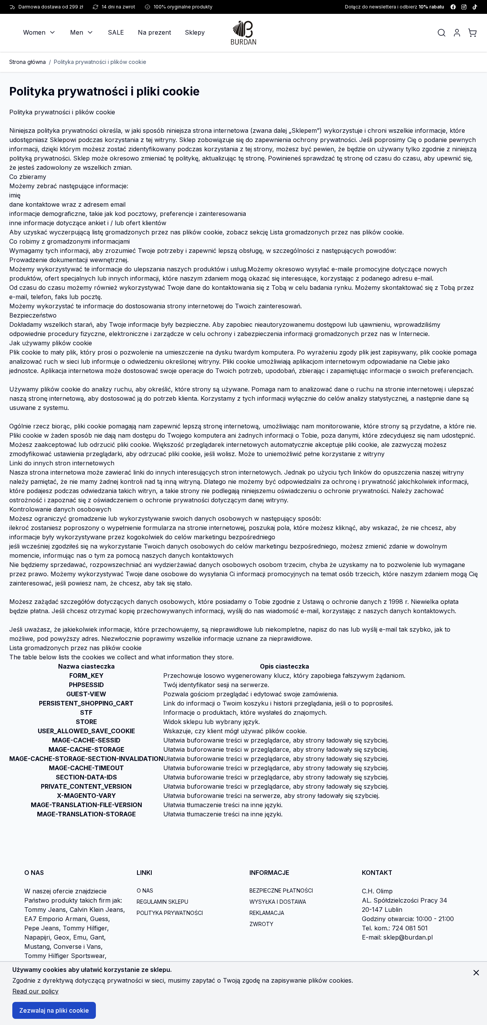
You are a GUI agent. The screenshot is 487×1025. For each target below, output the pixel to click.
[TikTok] (475, 7)
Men (76, 32)
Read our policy (35, 991)
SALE (116, 32)
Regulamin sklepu (162, 901)
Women (34, 32)
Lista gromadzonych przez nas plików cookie (336, 232)
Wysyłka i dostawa (277, 901)
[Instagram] (464, 7)
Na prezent (154, 32)
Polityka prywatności (170, 913)
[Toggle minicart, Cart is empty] (472, 33)
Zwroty (261, 924)
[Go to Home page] (243, 32)
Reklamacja (266, 913)
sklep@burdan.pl (408, 937)
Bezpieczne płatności (281, 890)
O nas (145, 890)
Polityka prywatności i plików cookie (100, 62)
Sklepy (195, 32)
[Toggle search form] (442, 33)
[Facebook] (453, 7)
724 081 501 (410, 928)
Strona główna (27, 62)
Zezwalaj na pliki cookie (54, 1010)
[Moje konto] (457, 33)
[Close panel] (476, 972)
